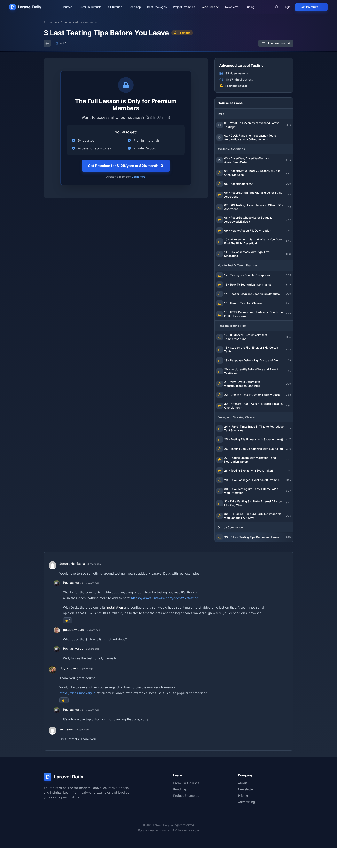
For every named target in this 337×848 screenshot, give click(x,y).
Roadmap (135, 7)
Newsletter (232, 7)
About (242, 783)
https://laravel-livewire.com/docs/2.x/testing (164, 598)
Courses (67, 7)
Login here (138, 176)
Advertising (246, 802)
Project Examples (184, 7)
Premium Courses (186, 783)
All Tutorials (115, 7)
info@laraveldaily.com (185, 830)
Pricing (250, 7)
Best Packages (157, 7)
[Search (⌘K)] (277, 7)
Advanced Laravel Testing (81, 22)
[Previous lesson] (47, 43)
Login (286, 7)
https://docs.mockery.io (77, 693)
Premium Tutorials (90, 7)
